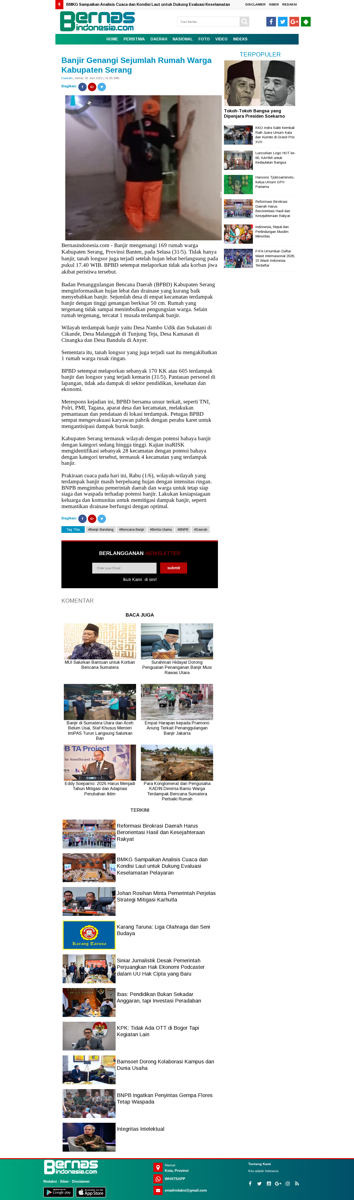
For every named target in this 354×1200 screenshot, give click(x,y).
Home (112, 39)
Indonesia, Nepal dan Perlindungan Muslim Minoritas (272, 231)
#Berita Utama (161, 529)
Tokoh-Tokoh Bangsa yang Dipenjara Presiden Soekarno (254, 114)
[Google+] (92, 87)
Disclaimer (81, 1181)
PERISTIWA (134, 39)
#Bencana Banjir (131, 529)
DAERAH (159, 39)
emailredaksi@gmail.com (186, 1190)
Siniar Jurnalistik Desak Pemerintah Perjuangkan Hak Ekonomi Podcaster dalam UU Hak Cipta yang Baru (161, 967)
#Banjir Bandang (100, 529)
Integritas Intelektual (140, 1129)
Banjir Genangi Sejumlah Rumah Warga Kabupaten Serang (136, 65)
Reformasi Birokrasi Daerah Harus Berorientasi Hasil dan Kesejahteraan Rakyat (161, 832)
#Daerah (200, 529)
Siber (64, 1181)
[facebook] (271, 21)
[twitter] (283, 21)
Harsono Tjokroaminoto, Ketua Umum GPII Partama (275, 182)
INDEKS (240, 39)
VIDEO (221, 39)
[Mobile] (306, 21)
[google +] (294, 21)
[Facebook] (82, 87)
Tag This (73, 529)
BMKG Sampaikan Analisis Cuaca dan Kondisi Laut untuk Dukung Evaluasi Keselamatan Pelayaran (162, 866)
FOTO (204, 39)
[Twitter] (102, 87)
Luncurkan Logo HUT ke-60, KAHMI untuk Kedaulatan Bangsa (275, 157)
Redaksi (50, 1181)
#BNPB (182, 529)
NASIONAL (183, 39)
